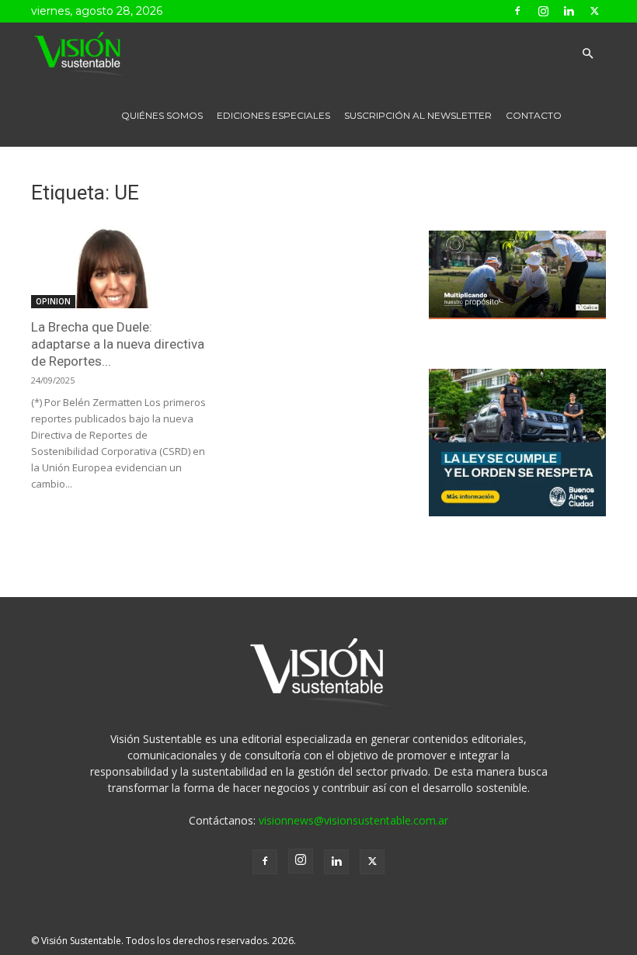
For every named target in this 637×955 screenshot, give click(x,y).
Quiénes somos (162, 115)
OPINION (53, 301)
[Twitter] (594, 11)
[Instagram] (543, 11)
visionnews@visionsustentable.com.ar (353, 820)
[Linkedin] (568, 11)
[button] (587, 54)
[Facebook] (517, 11)
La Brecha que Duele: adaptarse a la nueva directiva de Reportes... (117, 344)
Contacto (534, 115)
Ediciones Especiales (273, 115)
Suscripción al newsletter (418, 115)
